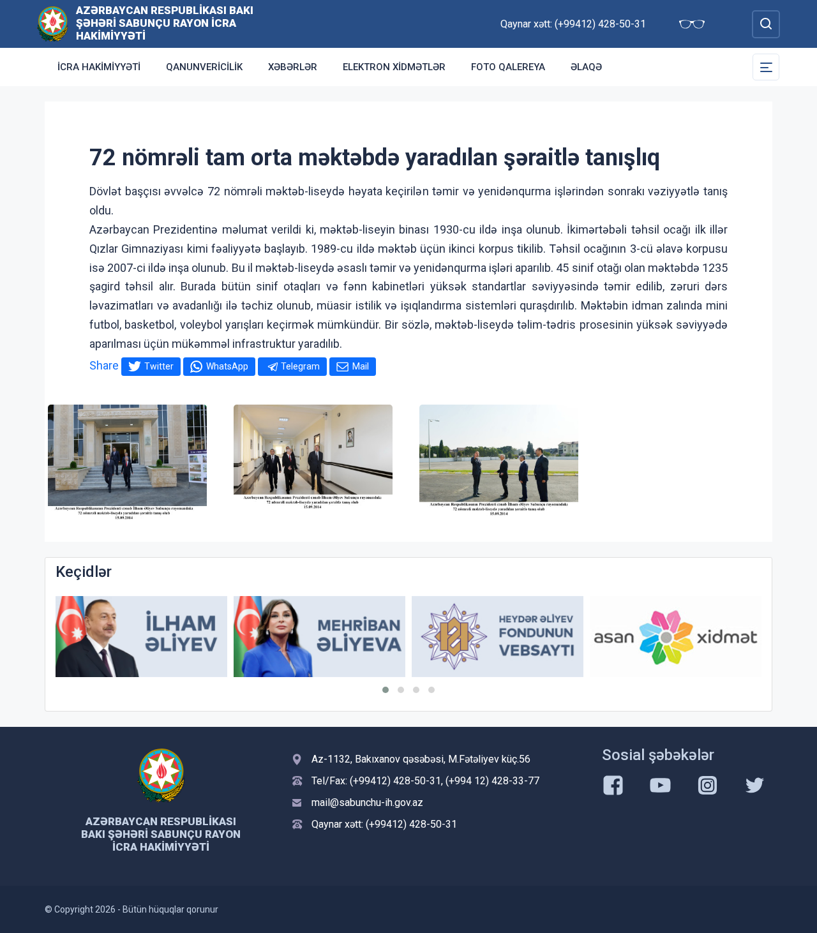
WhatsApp (227, 366)
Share (104, 365)
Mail (360, 366)
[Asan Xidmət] (675, 636)
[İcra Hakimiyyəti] (52, 23)
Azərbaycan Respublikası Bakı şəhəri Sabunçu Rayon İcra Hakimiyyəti (164, 23)
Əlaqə (586, 67)
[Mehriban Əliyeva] (319, 636)
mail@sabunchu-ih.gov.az (367, 802)
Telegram (300, 366)
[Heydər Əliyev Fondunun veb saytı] (497, 636)
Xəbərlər (292, 67)
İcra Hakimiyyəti (98, 67)
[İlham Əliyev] (141, 636)
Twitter (159, 366)
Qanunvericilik (204, 67)
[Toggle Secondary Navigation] (766, 67)
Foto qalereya (508, 67)
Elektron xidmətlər (394, 67)
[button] (385, 689)
